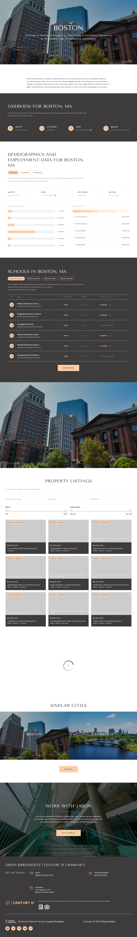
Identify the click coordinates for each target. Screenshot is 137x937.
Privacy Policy (108, 921)
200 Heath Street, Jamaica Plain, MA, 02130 (29, 326)
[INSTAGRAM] (30, 928)
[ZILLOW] (7, 928)
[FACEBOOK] (19, 928)
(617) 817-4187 (100, 875)
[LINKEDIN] (25, 928)
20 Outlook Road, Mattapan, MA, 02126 (29, 357)
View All (68, 769)
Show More (68, 368)
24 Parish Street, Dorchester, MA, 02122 (29, 306)
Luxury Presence (56, 921)
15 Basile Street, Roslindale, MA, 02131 (28, 337)
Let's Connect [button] (68, 833)
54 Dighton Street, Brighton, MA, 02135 (29, 347)
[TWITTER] (13, 928)
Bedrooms (95, 499)
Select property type (13, 499)
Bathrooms (52, 499)
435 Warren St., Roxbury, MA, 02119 (27, 316)
